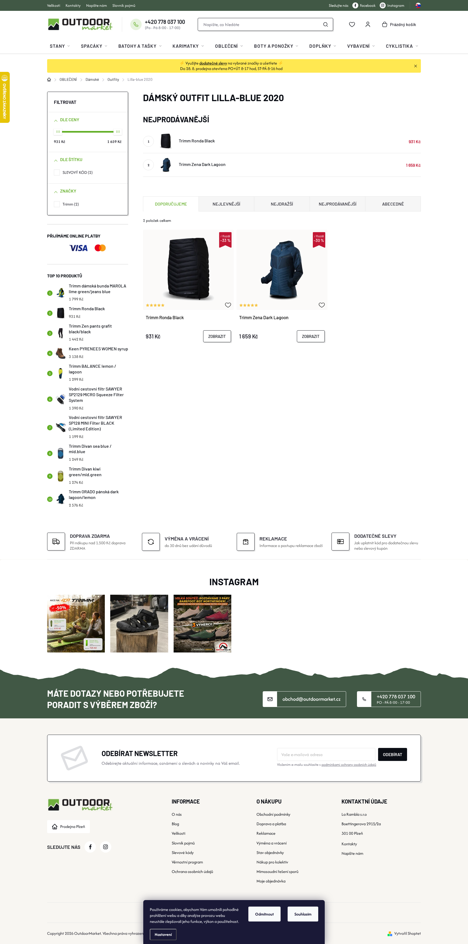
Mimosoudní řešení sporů (277, 871)
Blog (175, 824)
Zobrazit (217, 336)
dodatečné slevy (213, 63)
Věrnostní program (187, 862)
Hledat (325, 24)
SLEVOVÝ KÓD (77, 172)
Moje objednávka (270, 881)
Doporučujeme (171, 203)
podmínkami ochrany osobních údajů (348, 764)
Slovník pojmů (123, 5)
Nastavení (163, 934)
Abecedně (393, 203)
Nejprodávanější (337, 203)
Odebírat (392, 754)
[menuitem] (60, 46)
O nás (177, 814)
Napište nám (96, 5)
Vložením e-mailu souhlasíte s (326, 764)
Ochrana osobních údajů (192, 871)
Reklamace (265, 833)
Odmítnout (264, 914)
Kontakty (73, 5)
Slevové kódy (183, 852)
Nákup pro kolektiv (272, 862)
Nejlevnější (226, 203)
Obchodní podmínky (273, 814)
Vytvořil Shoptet (407, 933)
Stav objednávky (270, 852)
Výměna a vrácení (271, 843)
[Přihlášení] (367, 24)
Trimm (70, 204)
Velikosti (53, 5)
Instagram (395, 5)
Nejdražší (282, 203)
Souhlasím (302, 914)
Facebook (368, 5)
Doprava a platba (271, 824)
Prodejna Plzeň (72, 826)
